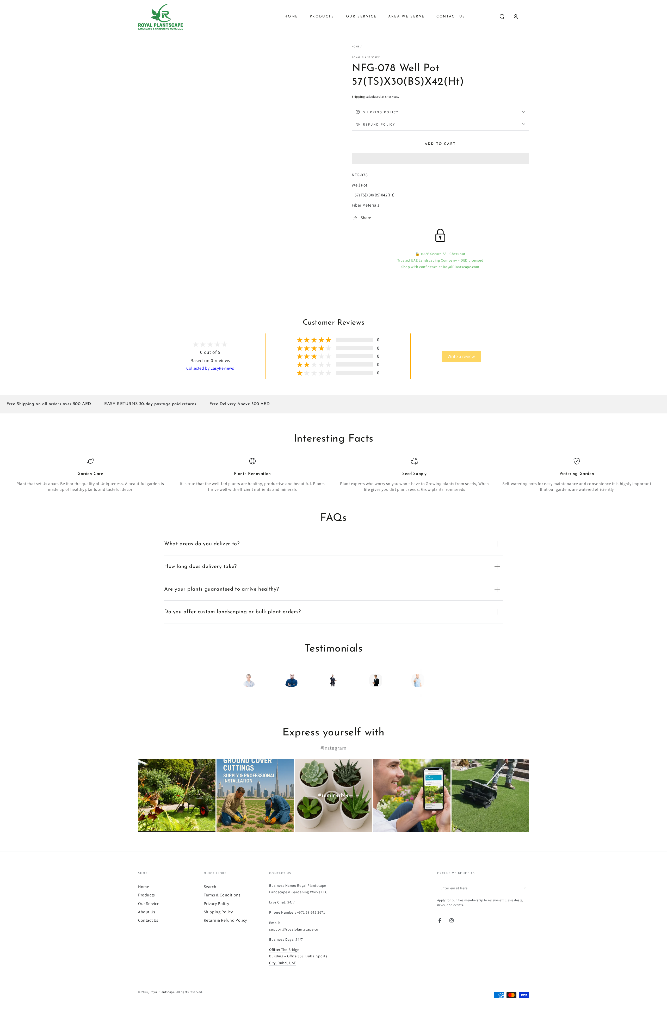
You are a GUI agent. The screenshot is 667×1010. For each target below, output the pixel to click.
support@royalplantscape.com (295, 929)
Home (356, 46)
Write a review (461, 356)
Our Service (148, 903)
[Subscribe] (526, 888)
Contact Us (148, 920)
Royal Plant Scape (366, 57)
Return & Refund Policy (225, 920)
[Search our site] (502, 16)
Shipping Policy (218, 912)
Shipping (358, 96)
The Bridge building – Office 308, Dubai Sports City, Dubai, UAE (298, 956)
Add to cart (440, 144)
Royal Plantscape (162, 992)
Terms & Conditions (222, 895)
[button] (440, 159)
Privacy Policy (216, 903)
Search (210, 886)
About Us (146, 912)
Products (146, 895)
